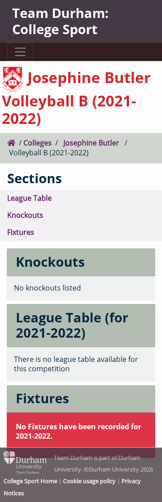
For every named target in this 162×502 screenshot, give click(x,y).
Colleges (37, 143)
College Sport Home (30, 481)
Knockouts (25, 215)
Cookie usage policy (89, 481)
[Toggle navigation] (20, 52)
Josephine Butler (91, 143)
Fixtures (20, 232)
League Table (29, 198)
